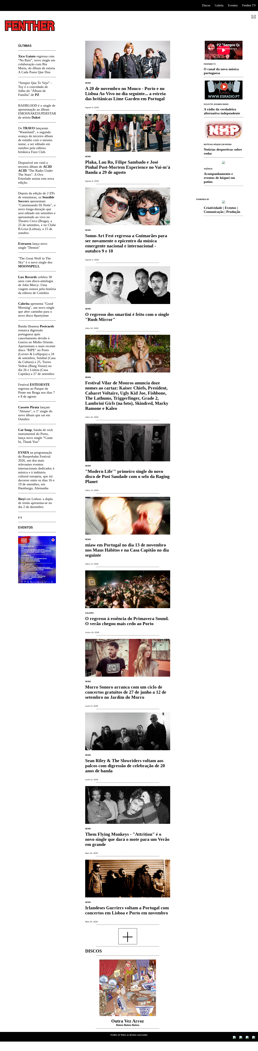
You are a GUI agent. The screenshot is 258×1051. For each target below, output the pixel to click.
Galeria (219, 5)
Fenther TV (249, 5)
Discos (206, 5)
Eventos (233, 5)
